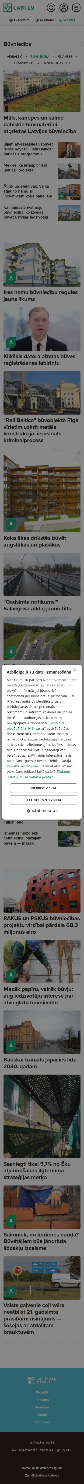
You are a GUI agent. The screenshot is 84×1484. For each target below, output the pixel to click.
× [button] (74, 670)
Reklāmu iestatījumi (22, 766)
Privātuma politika (39, 777)
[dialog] (42, 741)
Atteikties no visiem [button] (43, 800)
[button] (42, 811)
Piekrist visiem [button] (43, 788)
